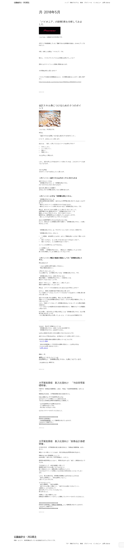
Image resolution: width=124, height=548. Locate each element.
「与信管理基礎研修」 (45, 420)
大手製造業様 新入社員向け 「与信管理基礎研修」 (62, 384)
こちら (41, 422)
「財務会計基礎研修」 (56, 505)
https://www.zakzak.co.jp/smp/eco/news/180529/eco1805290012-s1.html (60, 82)
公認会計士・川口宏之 (21, 2)
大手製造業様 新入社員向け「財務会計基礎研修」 (62, 442)
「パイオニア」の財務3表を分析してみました (60, 22)
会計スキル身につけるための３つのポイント (60, 106)
